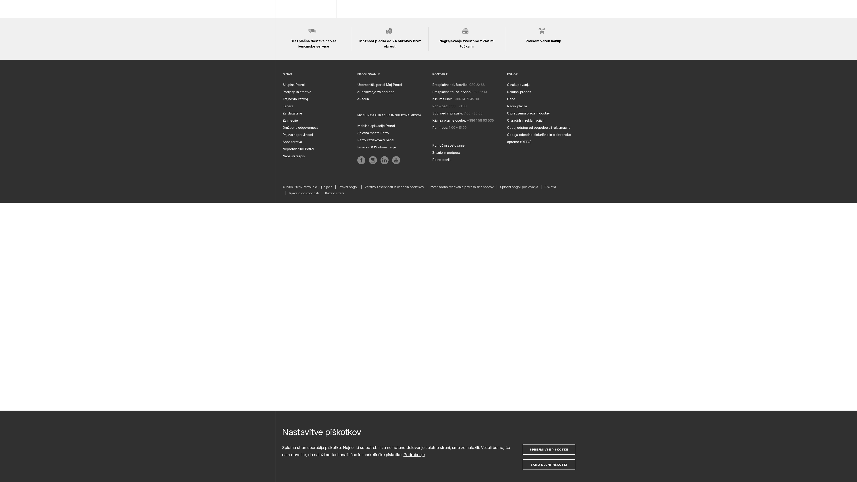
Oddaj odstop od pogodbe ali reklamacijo (538, 127)
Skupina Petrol (294, 85)
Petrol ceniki (441, 160)
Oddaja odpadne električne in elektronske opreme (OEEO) (539, 138)
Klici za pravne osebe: (449, 120)
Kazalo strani (334, 193)
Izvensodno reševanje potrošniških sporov (462, 187)
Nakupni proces (519, 92)
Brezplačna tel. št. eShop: (452, 92)
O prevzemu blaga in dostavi (528, 113)
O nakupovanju (518, 85)
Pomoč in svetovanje (448, 145)
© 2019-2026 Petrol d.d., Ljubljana (307, 187)
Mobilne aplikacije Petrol (376, 126)
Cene (511, 99)
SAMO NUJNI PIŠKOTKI (549, 464)
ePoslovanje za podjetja (375, 92)
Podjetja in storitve (297, 92)
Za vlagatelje (292, 113)
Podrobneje (414, 454)
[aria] (361, 160)
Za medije (290, 120)
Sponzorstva (292, 142)
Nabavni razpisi (294, 156)
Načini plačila (517, 106)
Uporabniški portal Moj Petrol (379, 85)
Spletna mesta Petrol (373, 133)
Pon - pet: (440, 106)
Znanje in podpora (446, 152)
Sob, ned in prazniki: (447, 113)
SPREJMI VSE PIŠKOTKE (549, 449)
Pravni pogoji (348, 187)
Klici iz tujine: (442, 99)
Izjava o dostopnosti (304, 193)
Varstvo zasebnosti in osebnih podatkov (394, 187)
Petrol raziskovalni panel (375, 140)
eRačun (363, 99)
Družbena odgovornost (300, 127)
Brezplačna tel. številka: (450, 85)
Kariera (288, 106)
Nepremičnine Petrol (298, 149)
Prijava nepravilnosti (298, 135)
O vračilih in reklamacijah (525, 120)
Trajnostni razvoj (295, 99)
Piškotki (550, 187)
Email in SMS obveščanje (376, 147)
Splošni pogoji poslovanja (519, 187)
